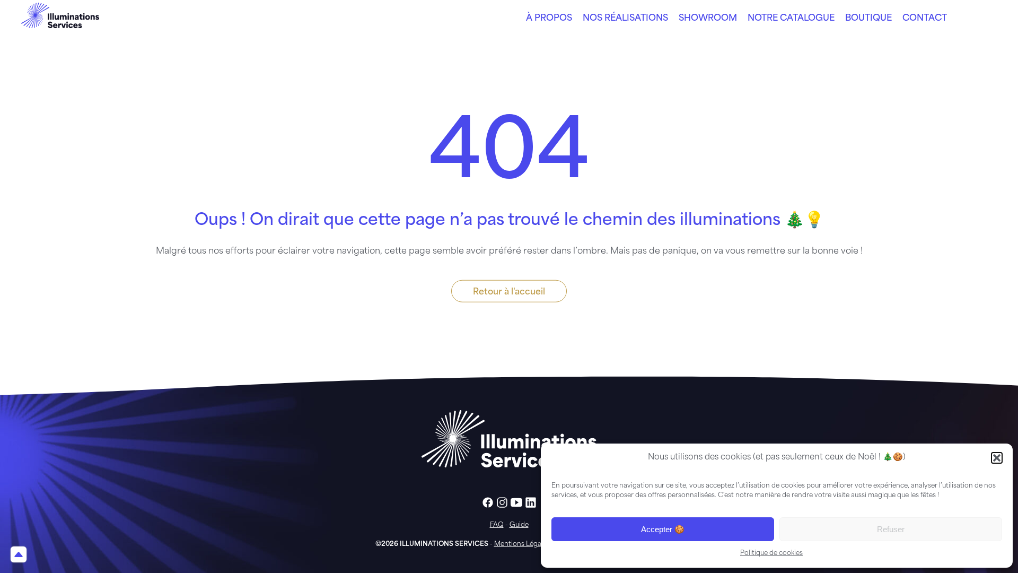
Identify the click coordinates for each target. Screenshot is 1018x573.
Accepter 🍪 (662, 529)
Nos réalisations (625, 18)
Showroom (708, 18)
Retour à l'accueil (509, 292)
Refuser (891, 529)
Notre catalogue (791, 18)
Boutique (868, 18)
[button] (996, 458)
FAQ (497, 525)
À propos (549, 18)
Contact (924, 18)
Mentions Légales (522, 544)
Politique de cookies (771, 553)
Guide (519, 525)
